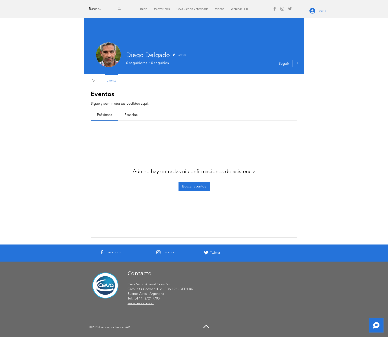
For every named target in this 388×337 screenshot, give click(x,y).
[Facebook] (274, 8)
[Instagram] (282, 8)
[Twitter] (289, 8)
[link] (104, 114)
